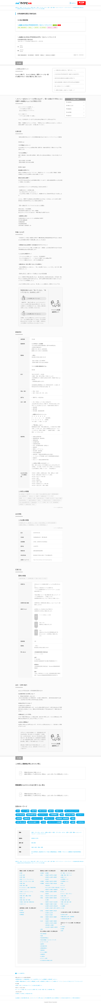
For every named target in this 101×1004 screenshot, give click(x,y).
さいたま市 (48, 887)
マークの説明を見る (59, 507)
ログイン (74, 3)
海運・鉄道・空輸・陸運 (37, 847)
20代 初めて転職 (70, 814)
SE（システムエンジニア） (72, 810)
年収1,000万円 (42, 810)
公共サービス (23, 904)
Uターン (55, 979)
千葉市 (53, 887)
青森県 (47, 875)
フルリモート (80, 814)
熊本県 (47, 923)
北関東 (42, 881)
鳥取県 (47, 910)
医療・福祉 (22, 883)
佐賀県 (51, 921)
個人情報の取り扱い (26, 997)
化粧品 (73, 818)
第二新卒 (66, 822)
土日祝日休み (81, 822)
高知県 (47, 919)
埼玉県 (47, 883)
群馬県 (55, 881)
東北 (42, 875)
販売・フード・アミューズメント (27, 879)
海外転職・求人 (52, 989)
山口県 (51, 912)
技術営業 (19, 818)
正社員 (43, 822)
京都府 (51, 904)
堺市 (55, 908)
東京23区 (57, 887)
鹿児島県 (48, 925)
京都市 (47, 908)
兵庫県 (47, 906)
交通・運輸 (53, 7)
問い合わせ (41, 997)
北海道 (42, 873)
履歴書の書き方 (19, 979)
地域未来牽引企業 (31, 814)
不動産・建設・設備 (65, 899)
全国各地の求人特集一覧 (66, 918)
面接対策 (43, 981)
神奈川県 (48, 885)
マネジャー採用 (44, 958)
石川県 (51, 895)
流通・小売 (63, 889)
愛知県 (55, 897)
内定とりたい (59, 810)
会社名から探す (64, 914)
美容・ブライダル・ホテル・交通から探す (28, 7)
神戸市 (58, 908)
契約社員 (22, 912)
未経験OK (43, 954)
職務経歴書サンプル (28, 979)
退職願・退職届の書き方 (21, 981)
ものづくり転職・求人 (33, 989)
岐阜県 (47, 897)
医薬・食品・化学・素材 (25, 899)
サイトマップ (34, 997)
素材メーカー (64, 877)
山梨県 (51, 891)
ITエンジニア (23, 893)
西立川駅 (33, 842)
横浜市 (47, 889)
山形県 (51, 877)
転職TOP (17, 7)
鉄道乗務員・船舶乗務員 (62, 818)
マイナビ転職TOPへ (21, 973)
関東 (62, 814)
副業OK (42, 943)
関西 (42, 904)
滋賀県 (47, 904)
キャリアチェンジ (43, 814)
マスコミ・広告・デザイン (66, 893)
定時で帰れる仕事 (21, 822)
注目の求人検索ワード (33, 822)
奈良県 (51, 906)
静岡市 (47, 901)
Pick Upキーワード (27, 985)
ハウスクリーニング (37, 818)
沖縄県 (52, 925)
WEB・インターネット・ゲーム (26, 891)
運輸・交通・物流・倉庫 (66, 901)
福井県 (55, 895)
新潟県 (47, 891)
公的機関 (63, 906)
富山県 (47, 895)
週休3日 (51, 810)
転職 (17, 985)
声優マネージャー (49, 818)
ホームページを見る (39, 653)
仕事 (38, 981)
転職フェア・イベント (58, 981)
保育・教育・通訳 (24, 885)
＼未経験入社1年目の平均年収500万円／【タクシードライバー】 (34, 25)
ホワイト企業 (25, 810)
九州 (42, 921)
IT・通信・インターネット (66, 873)
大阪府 (55, 904)
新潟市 (47, 893)
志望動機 (44, 979)
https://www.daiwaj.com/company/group (42, 559)
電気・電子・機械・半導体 (25, 895)
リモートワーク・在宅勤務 (54, 822)
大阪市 (51, 908)
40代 (18, 810)
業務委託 (22, 914)
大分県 (51, 923)
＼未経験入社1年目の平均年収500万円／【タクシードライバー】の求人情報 (30, 8)
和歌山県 (56, 906)
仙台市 (47, 879)
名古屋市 (56, 901)
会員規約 (18, 997)
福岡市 (52, 927)
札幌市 (47, 873)
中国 (42, 910)
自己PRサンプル (37, 979)
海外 (42, 929)
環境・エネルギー (65, 904)
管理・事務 (22, 877)
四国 (42, 916)
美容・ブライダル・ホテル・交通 (43, 7)
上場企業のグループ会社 (44, 851)
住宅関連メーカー (65, 879)
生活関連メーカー (65, 881)
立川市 (36, 838)
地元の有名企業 (20, 814)
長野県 (55, 891)
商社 (62, 883)
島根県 (51, 910)
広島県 (47, 912)
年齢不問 (34, 810)
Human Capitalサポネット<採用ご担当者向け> (71, 997)
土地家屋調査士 (54, 814)
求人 (21, 985)
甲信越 (42, 891)
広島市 (51, 914)
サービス (63, 885)
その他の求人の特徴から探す (46, 960)
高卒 (62, 930)
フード (62, 891)
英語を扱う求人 (29, 993)
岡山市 (47, 914)
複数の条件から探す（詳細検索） (68, 916)
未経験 (73, 822)
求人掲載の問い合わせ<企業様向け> (52, 997)
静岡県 (51, 897)
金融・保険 (63, 895)
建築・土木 (22, 897)
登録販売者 (26, 818)
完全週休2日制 (44, 946)
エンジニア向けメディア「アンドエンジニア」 (74, 981)
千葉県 (51, 883)
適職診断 (33, 981)
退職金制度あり (54, 851)
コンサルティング (65, 897)
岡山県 (55, 910)
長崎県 (55, 921)
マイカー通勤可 (44, 952)
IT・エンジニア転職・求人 (21, 989)
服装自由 (43, 950)
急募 (42, 935)
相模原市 (56, 889)
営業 (21, 873)
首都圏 (42, 883)
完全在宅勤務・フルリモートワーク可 (48, 939)
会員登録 (81, 3)
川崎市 (51, 889)
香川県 (51, 916)
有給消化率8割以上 (45, 937)
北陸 (42, 895)
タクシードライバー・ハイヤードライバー (63, 7)
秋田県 (47, 877)
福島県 (55, 877)
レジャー (63, 887)
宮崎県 (55, 923)
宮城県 (55, 875)
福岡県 (47, 921)
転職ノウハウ (49, 981)
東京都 (33, 838)
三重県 (47, 899)
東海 (42, 897)
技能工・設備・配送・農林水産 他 (27, 901)
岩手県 (51, 875)
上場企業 (43, 956)
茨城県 (47, 881)
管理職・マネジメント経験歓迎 (65, 851)
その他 (62, 908)
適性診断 (50, 979)
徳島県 (47, 916)
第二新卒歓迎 (34, 851)
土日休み (63, 926)
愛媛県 (55, 916)
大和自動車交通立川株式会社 (78, 7)
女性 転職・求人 (43, 989)
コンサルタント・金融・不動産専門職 (27, 887)
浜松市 (51, 901)
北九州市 (48, 927)
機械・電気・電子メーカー (66, 875)
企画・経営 (22, 875)
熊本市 (56, 927)
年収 (29, 981)
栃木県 (51, 881)
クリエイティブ (23, 889)
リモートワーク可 (44, 941)
